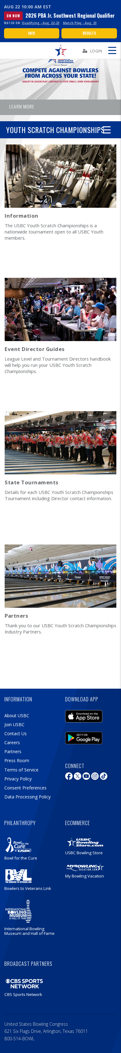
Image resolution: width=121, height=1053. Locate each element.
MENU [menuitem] (112, 50)
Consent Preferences (25, 788)
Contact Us (15, 733)
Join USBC (14, 724)
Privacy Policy (18, 779)
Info (31, 33)
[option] (60, 81)
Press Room (16, 760)
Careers (12, 742)
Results (89, 33)
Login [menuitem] (96, 50)
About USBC (16, 715)
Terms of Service (21, 770)
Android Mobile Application (83, 736)
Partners (12, 751)
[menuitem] (60, 50)
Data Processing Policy (27, 797)
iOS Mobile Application (83, 715)
